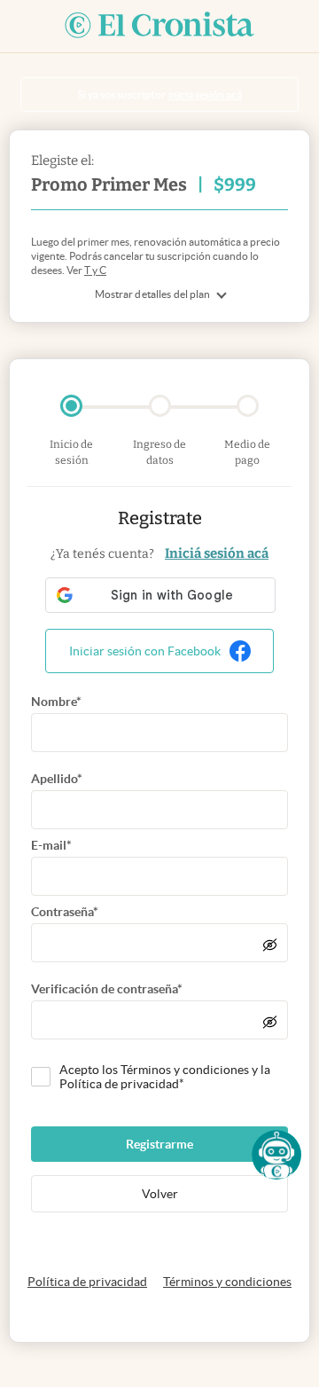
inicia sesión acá (205, 94)
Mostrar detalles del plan (153, 294)
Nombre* (56, 701)
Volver (160, 1194)
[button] (276, 1155)
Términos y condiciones (227, 1281)
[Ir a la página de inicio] (159, 26)
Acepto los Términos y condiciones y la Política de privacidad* (164, 1077)
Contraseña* (64, 912)
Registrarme (159, 1144)
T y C (95, 270)
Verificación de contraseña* (107, 989)
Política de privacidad (87, 1281)
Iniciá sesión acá (216, 553)
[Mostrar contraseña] (269, 944)
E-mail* (51, 845)
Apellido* (56, 779)
